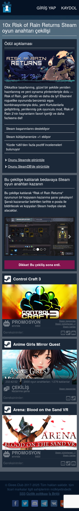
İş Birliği (54, 493)
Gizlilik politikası (37, 493)
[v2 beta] (7, 7)
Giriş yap (46, 7)
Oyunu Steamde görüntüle (26, 160)
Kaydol (69, 7)
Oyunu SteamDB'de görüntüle (28, 166)
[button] (9, 236)
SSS (22, 493)
